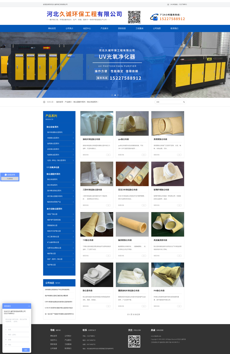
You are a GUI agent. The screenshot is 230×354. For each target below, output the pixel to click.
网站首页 (52, 28)
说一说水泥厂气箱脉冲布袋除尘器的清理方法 (59, 314)
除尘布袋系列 (92, 102)
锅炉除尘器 (51, 253)
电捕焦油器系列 (53, 155)
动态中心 (87, 28)
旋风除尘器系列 (53, 143)
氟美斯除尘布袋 (125, 240)
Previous (10, 65)
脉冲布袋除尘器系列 (54, 132)
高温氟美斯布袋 (160, 240)
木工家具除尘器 (53, 237)
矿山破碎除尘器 (53, 242)
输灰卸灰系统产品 (54, 202)
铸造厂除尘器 (52, 214)
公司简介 (69, 28)
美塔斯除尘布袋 (160, 139)
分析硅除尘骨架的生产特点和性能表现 (57, 289)
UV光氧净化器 (53, 167)
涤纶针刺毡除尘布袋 (91, 139)
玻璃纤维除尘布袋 (161, 190)
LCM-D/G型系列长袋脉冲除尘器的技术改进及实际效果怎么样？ (59, 309)
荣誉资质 (122, 28)
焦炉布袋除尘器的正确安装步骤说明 (56, 295)
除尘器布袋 (87, 291)
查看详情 (86, 155)
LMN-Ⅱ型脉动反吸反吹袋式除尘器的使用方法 (58, 303)
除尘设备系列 (52, 127)
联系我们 (174, 28)
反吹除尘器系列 (53, 149)
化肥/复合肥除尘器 (54, 248)
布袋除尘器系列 (53, 138)
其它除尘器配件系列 (54, 196)
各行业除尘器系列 (54, 209)
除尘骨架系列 (52, 185)
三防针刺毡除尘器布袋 (92, 190)
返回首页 (59, 102)
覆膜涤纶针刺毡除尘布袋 (128, 291)
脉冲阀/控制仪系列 (54, 191)
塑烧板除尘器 (52, 225)
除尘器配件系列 (79, 102)
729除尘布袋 (88, 240)
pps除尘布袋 (123, 139)
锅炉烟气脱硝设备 (54, 220)
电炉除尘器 (51, 265)
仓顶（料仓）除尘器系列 (56, 160)
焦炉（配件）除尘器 (54, 259)
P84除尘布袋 (159, 291)
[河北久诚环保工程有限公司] (85, 16)
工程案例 (139, 28)
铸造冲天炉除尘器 (54, 231)
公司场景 (157, 28)
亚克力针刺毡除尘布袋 (127, 190)
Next (220, 65)
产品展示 (104, 28)
